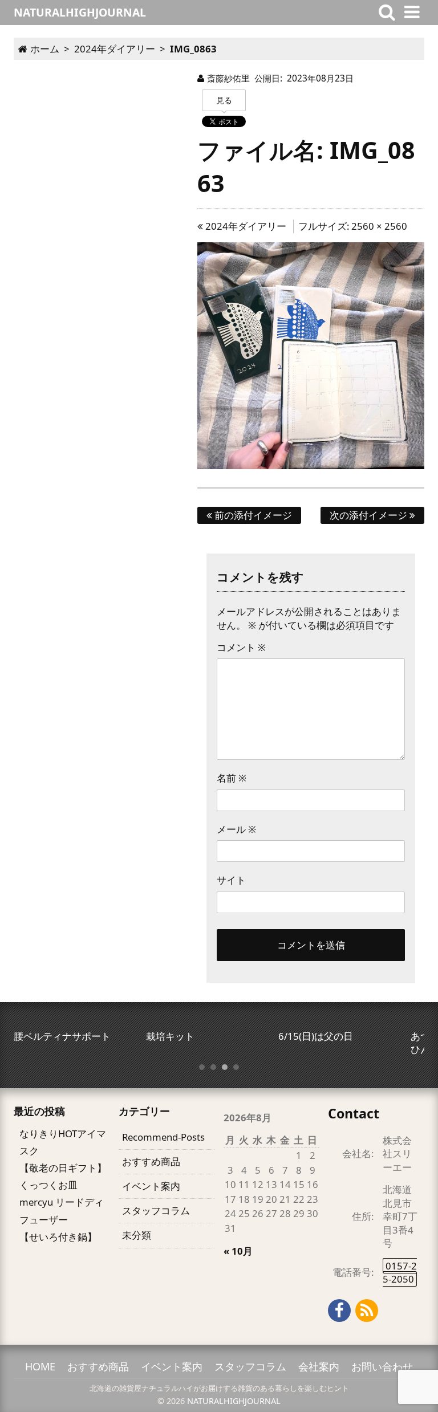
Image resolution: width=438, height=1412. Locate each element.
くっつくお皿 (48, 1184)
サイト (231, 879)
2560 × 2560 (379, 226)
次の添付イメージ (369, 515)
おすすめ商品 (151, 1161)
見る (224, 100)
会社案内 (318, 1366)
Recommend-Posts (163, 1137)
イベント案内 (151, 1186)
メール (236, 829)
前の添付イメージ (252, 515)
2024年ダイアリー (244, 226)
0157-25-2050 (400, 1272)
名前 (231, 777)
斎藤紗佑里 (228, 78)
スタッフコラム (156, 1210)
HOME (40, 1366)
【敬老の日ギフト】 (63, 1167)
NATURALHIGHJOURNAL (234, 1400)
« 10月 (238, 1251)
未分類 (136, 1235)
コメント (241, 647)
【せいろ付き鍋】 (58, 1236)
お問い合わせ (382, 1366)
